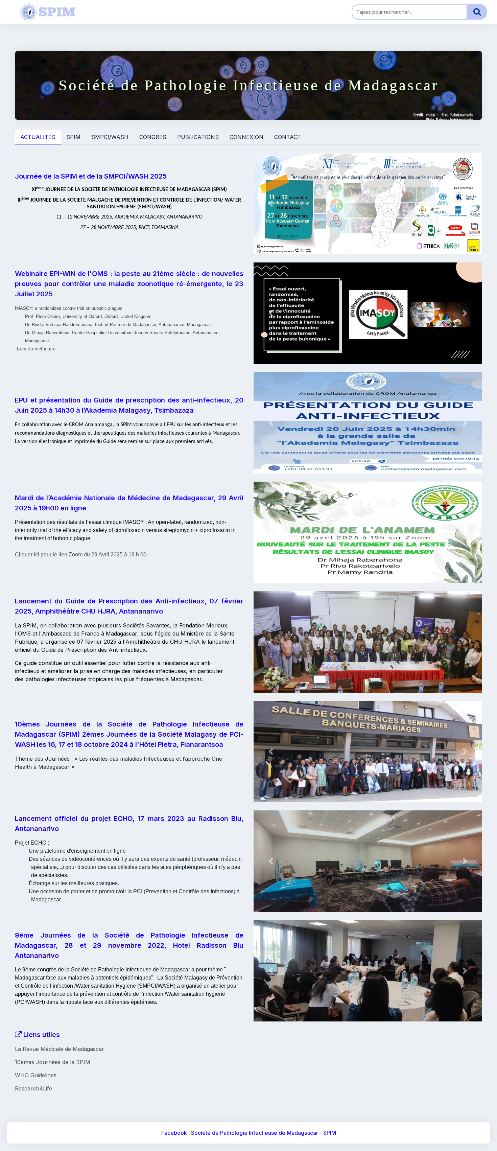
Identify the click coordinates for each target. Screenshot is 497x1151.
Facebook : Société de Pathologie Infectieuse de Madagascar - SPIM (248, 1132)
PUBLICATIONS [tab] (198, 137)
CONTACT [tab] (287, 137)
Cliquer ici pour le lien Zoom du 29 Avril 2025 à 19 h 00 (80, 554)
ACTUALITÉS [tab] (37, 137)
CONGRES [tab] (152, 137)
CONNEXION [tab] (246, 137)
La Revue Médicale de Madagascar (59, 1048)
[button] (271, 203)
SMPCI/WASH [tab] (109, 137)
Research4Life (33, 1088)
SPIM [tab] (73, 137)
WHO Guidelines (35, 1075)
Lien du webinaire (36, 348)
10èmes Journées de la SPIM (52, 1062)
